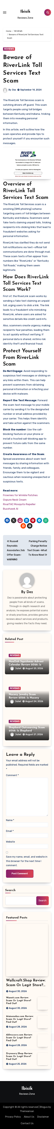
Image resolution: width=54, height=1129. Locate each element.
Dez (14, 90)
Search (10, 890)
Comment (12, 775)
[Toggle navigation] (4, 12)
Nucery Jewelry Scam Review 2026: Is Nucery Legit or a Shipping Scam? (26, 697)
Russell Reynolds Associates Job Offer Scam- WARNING (16, 550)
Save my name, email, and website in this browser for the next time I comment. (26, 861)
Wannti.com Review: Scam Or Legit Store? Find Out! (18, 1001)
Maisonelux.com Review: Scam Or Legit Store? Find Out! (20, 1019)
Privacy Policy (13, 1116)
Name (10, 820)
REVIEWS (9, 49)
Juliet (18, 668)
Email (10, 831)
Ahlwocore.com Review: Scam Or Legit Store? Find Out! (19, 1038)
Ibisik (25, 12)
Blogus (44, 1107)
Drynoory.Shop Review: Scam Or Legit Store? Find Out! (19, 1056)
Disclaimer (43, 1116)
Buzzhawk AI (10, 508)
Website (10, 841)
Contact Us (27, 1123)
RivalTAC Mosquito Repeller (19, 504)
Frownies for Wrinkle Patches (20, 495)
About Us (29, 1116)
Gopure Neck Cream (15, 499)
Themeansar (27, 1111)
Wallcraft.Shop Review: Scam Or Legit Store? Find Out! (25, 985)
